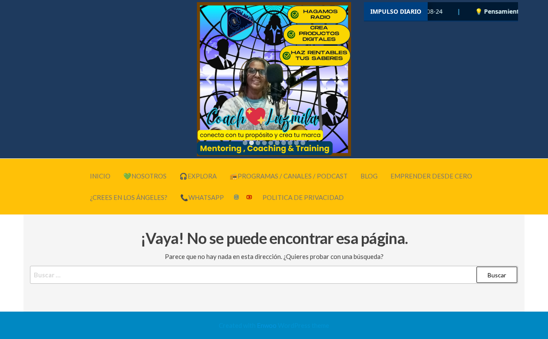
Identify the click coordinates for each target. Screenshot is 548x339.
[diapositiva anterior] (209, 79)
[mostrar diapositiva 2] (251, 142)
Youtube (249, 197)
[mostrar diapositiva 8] (290, 142)
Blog (369, 176)
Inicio (100, 176)
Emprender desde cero (431, 176)
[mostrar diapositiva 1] (245, 142)
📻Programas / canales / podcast (288, 176)
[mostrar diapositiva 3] (258, 142)
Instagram (236, 197)
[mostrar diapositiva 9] (296, 142)
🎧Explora (198, 176)
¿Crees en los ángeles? (128, 197)
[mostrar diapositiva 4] (264, 142)
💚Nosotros (145, 176)
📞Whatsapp (202, 197)
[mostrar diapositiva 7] (283, 142)
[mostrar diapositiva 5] (270, 142)
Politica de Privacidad (303, 197)
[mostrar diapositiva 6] (277, 142)
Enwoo (267, 325)
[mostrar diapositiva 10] (303, 142)
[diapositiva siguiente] (339, 79)
